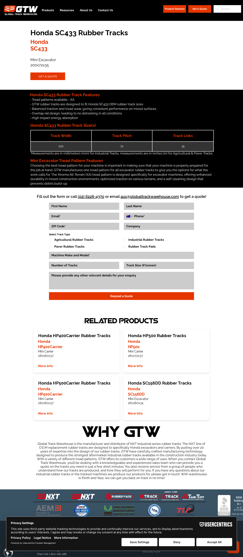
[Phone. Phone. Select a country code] (129, 216)
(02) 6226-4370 (91, 196)
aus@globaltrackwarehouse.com (150, 196)
